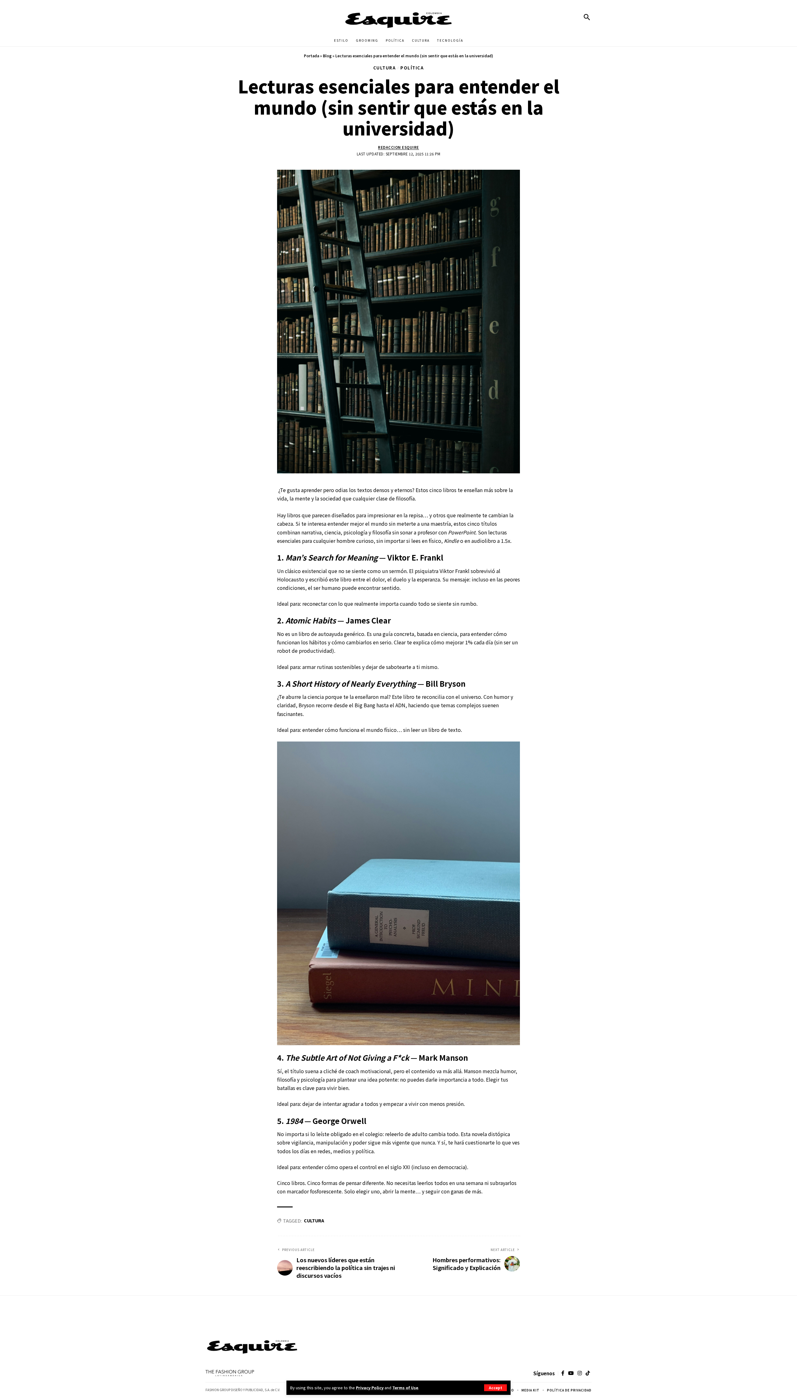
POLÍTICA (412, 68)
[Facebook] (563, 1373)
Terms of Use (405, 1388)
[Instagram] (579, 1373)
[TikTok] (588, 1373)
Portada (311, 55)
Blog (327, 55)
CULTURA (384, 68)
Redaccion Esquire (398, 147)
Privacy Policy (370, 1388)
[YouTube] (571, 1373)
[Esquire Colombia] (398, 17)
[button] (495, 1387)
